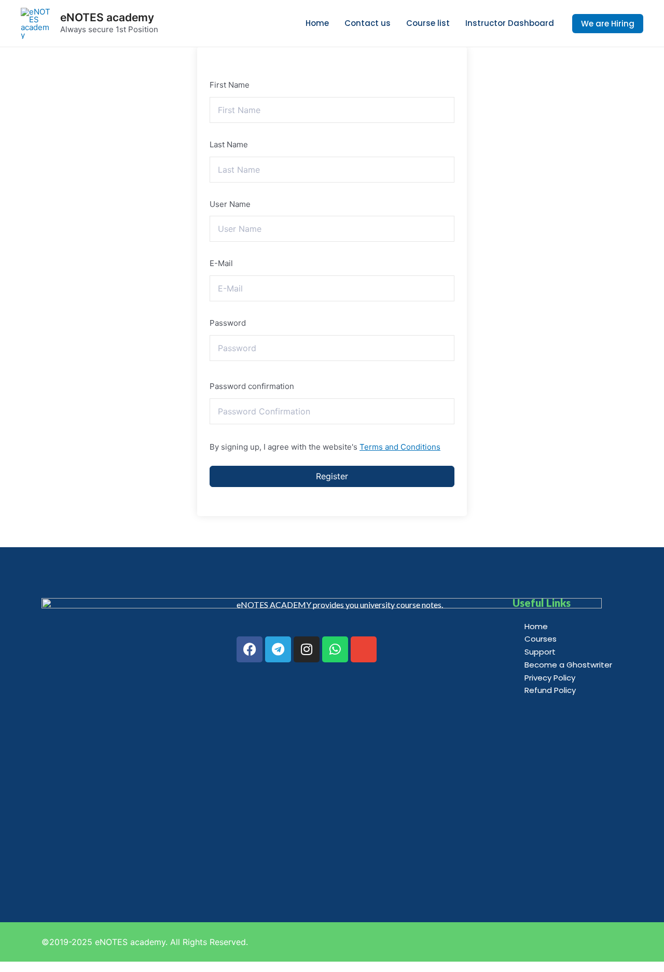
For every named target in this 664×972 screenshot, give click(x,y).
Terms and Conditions (399, 447)
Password (228, 323)
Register (332, 476)
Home (317, 23)
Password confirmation (252, 386)
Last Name (229, 144)
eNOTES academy (107, 17)
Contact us (367, 23)
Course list (428, 23)
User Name (230, 204)
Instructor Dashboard (509, 23)
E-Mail (221, 263)
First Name (230, 85)
